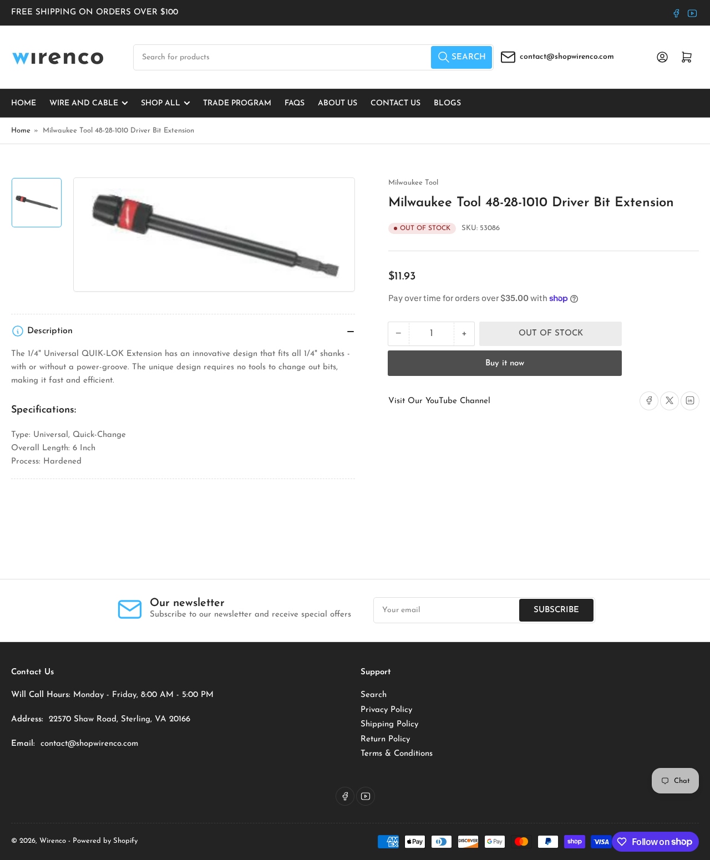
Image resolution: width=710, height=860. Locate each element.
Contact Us (395, 103)
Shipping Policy (389, 724)
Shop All (160, 103)
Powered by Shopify (105, 840)
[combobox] (313, 57)
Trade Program (237, 103)
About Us (337, 103)
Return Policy (385, 739)
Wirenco (52, 840)
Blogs (447, 103)
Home (23, 103)
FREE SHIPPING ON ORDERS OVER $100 (94, 12)
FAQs (295, 103)
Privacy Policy (386, 710)
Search (374, 695)
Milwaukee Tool (413, 182)
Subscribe (556, 610)
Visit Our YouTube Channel (439, 400)
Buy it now (504, 363)
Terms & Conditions (397, 754)
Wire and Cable (83, 103)
